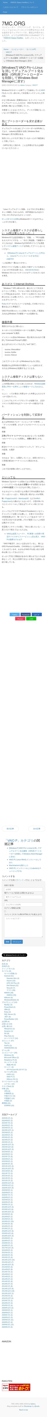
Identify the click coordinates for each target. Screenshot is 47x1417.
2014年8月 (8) (7, 1269)
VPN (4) (7, 1091)
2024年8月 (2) (7, 1120)
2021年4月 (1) (7, 1176)
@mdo (36, 1406)
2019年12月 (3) (8, 1207)
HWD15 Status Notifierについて (22, 2)
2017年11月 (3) (7, 1248)
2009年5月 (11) (7, 1320)
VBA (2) (7, 1009)
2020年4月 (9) (7, 1202)
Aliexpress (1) (9, 1029)
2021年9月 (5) (7, 1171)
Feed (5, 12)
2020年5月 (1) (7, 1200)
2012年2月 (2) (7, 1296)
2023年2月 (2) (7, 1140)
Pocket (20, 619)
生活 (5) (5, 964)
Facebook (26, 615)
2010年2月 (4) (7, 1303)
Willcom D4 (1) (12, 1079)
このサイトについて (10, 7)
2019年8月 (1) (7, 1216)
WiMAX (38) (8, 993)
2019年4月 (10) (8, 1221)
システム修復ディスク (14, 246)
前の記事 (10, 829)
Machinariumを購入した (18, 865)
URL (6, 900)
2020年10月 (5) (8, 1188)
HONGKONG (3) (10, 1048)
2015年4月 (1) (7, 1253)
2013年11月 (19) (8, 1291)
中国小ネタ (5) (9, 1096)
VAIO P (9, 52)
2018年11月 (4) (7, 1233)
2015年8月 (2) (7, 1250)
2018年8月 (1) (7, 1238)
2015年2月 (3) (7, 1255)
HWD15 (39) (11, 995)
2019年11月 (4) (7, 1209)
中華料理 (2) (9, 1093)
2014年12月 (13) (8, 1260)
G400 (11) (10, 1074)
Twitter (14, 615)
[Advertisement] (23, 179)
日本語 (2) (6, 966)
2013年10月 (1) (8, 1293)
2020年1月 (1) (7, 1204)
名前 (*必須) (9, 885)
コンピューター (17, 49)
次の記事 (36, 829)
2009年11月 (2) (7, 1308)
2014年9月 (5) (7, 1267)
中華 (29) (5, 1089)
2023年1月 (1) (7, 1142)
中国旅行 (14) (9, 1098)
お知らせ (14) (7, 1024)
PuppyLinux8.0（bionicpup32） (17, 498)
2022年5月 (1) (7, 1161)
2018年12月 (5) (8, 1231)
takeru (22, 85)
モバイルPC (31, 49)
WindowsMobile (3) (11, 1000)
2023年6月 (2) (7, 1132)
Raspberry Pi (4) (10, 1060)
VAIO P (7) (11, 1077)
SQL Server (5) (10, 1014)
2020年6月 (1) (7, 1197)
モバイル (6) (6, 971)
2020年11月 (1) (7, 1185)
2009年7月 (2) (7, 1315)
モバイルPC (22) (10, 1072)
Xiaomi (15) (11, 981)
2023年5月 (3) (7, 1135)
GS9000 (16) (9, 1105)
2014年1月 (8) (7, 1286)
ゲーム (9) (6, 1050)
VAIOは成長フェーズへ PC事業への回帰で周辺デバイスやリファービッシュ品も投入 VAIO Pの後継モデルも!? (26, 536)
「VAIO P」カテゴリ (19, 840)
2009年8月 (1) (7, 1313)
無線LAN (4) (11, 1065)
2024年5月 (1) (7, 1128)
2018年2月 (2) (7, 1245)
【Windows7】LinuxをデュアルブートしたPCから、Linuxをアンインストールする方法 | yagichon (26, 256)
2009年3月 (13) (8, 1325)
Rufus (4, 304)
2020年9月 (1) (7, 1190)
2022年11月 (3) (7, 1147)
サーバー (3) (9, 1067)
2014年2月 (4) (7, 1284)
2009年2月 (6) (7, 1327)
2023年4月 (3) (7, 1137)
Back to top (23, 1410)
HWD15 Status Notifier (13, 38)
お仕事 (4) (6, 1021)
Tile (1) (7, 1043)
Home (5, 2)
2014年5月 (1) (7, 1277)
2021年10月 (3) (8, 1168)
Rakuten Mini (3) (13, 978)
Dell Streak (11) (12, 985)
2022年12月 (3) (8, 1144)
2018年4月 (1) (7, 1240)
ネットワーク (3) (10, 1062)
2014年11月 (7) (7, 1262)
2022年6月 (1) (7, 1159)
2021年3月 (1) (7, 1178)
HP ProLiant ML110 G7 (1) (17, 1069)
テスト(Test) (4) (8, 1086)
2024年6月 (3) (7, 1125)
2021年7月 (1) (7, 1173)
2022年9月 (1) (7, 1152)
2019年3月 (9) (7, 1224)
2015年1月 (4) (7, 1257)
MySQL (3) (8, 1005)
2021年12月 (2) (8, 1166)
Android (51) (9, 976)
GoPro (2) (8, 1045)
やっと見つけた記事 (10, 219)
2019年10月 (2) (8, 1212)
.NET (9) (7, 1017)
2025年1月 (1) (7, 1118)
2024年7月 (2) (7, 1123)
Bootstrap (28, 1406)
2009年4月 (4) (7, 1322)
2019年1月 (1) (7, 1228)
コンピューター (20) (9, 1053)
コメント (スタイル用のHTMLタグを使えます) (23, 914)
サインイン (20, 880)
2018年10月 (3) (8, 1236)
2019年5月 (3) (7, 1219)
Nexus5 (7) (11, 988)
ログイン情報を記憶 (12, 908)
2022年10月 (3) (8, 1149)
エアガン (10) (9, 1084)
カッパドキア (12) (11, 1038)
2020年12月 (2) (8, 1183)
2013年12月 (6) (8, 1289)
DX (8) (6, 1033)
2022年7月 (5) (7, 1156)
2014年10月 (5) (8, 1265)
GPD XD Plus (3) (13, 983)
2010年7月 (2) (7, 1301)
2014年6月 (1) (7, 1274)
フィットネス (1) (8, 969)
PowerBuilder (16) (11, 1019)
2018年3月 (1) (7, 1243)
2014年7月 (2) (7, 1272)
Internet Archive (31, 270)
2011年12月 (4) (7, 1298)
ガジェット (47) (8, 1041)
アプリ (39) (11, 990)
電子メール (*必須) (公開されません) (19, 893)
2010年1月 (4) (7, 1305)
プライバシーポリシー (29, 7)
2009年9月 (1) (7, 1310)
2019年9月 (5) (7, 1214)
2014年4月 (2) (7, 1279)
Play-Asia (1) (9, 1036)
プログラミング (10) (9, 1002)
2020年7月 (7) (7, 1195)
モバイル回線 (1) (10, 973)
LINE (31, 619)
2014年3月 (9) (7, 1281)
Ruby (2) (7, 1012)
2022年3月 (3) (7, 1164)
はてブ (36, 615)
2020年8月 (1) (7, 1192)
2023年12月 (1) (8, 1130)
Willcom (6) (8, 997)
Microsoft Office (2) (11, 1057)
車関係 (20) (6, 1103)
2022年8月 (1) (7, 1154)
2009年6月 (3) (7, 1317)
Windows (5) (9, 1055)
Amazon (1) (8, 1031)
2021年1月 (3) (7, 1180)
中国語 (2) (8, 1101)
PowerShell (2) (9, 1007)
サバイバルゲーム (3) (10, 1081)
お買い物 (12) (7, 1026)
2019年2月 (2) (7, 1226)
